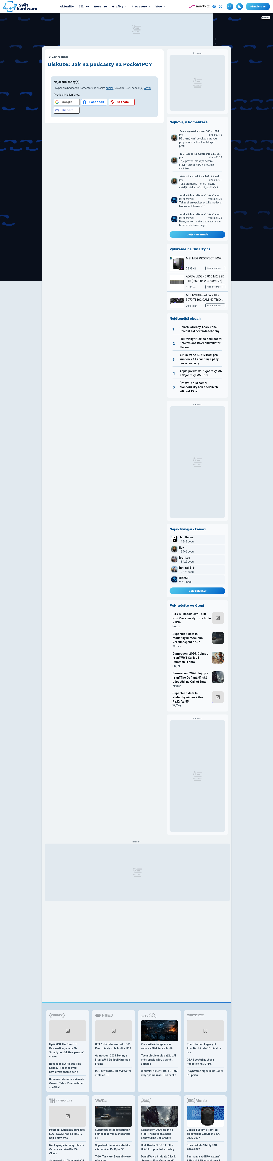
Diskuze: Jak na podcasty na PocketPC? (100, 64)
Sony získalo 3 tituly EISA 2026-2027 (202, 1147)
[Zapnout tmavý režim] (239, 6)
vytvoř (147, 87)
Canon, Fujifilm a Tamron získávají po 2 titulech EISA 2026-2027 (203, 1133)
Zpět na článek (60, 56)
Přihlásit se (258, 6)
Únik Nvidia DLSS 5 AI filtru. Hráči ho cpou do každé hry (157, 1147)
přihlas (109, 87)
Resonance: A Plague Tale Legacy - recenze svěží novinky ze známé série (65, 1067)
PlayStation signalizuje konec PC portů (205, 1073)
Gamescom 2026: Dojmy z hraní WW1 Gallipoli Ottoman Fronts (191, 658)
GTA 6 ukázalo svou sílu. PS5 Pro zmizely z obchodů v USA (192, 618)
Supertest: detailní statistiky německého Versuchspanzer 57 (188, 638)
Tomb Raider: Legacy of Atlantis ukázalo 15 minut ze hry (204, 1048)
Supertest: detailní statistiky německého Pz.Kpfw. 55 (188, 697)
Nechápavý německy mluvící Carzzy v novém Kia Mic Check (66, 1149)
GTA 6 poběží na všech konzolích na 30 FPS (200, 1061)
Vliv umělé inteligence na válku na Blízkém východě (157, 1046)
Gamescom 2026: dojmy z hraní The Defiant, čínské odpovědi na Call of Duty (190, 677)
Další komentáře (197, 234)
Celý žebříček (197, 590)
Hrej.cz (177, 626)
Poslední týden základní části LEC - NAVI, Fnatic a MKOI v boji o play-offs (67, 1133)
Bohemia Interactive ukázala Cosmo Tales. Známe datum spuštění (66, 1083)
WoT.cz (177, 646)
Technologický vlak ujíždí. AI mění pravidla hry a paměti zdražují (158, 1059)
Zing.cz (177, 685)
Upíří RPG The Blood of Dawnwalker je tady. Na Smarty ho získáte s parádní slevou (66, 1050)
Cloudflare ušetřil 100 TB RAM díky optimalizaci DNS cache (159, 1073)
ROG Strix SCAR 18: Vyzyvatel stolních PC (113, 1073)
